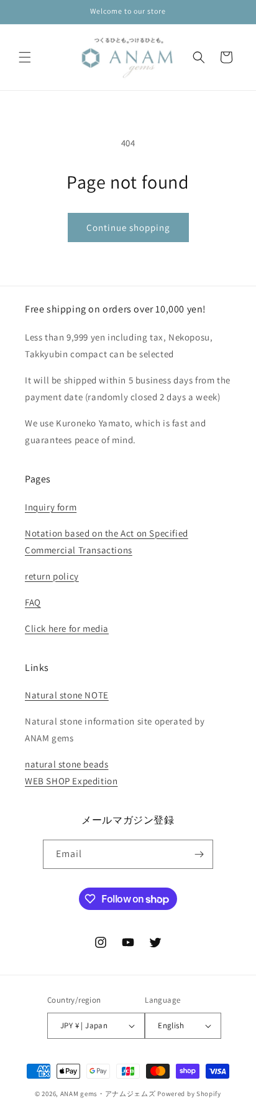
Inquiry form (50, 507)
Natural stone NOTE (67, 695)
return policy (52, 576)
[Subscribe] (199, 854)
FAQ (33, 602)
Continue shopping (128, 227)
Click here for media (67, 628)
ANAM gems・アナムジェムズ (108, 1093)
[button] (25, 57)
